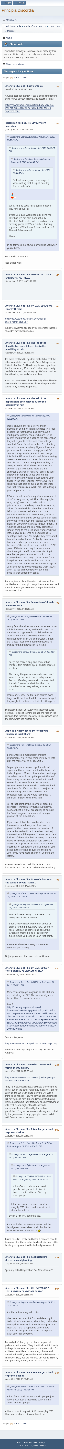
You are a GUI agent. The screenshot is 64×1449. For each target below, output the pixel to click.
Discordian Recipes (15, 122)
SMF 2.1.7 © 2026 (25, 1446)
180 (25, 77)
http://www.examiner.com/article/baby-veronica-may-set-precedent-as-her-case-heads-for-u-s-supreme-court (29, 108)
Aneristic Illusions (15, 85)
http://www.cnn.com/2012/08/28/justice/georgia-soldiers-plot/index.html (30, 1079)
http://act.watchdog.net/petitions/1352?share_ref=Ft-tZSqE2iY (25, 320)
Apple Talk (10, 730)
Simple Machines (39, 1446)
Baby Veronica (35, 85)
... (21, 77)
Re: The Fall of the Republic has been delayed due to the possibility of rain (25, 346)
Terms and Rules (30, 1442)
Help (19, 1442)
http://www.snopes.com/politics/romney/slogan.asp (31, 1043)
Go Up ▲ (43, 1442)
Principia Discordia (18, 10)
